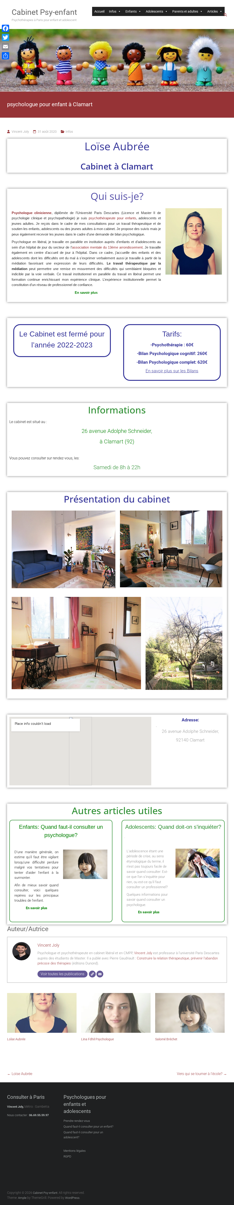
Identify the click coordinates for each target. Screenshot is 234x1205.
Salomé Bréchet (166, 1039)
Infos (112, 11)
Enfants (131, 11)
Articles (212, 11)
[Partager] (5, 55)
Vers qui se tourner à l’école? (202, 1074)
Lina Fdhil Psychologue (97, 1039)
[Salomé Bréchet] (190, 1013)
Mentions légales (75, 1150)
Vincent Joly (20, 131)
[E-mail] (99, 974)
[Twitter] (5, 37)
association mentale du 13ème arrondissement (107, 247)
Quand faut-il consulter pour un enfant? (88, 1126)
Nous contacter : (17, 1115)
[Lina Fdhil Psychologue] (116, 1013)
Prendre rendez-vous (77, 1121)
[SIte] (92, 974)
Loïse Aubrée (16, 1039)
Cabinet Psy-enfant (44, 12)
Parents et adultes (185, 11)
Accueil (99, 11)
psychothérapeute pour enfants (112, 218)
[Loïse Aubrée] (42, 1013)
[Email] (5, 46)
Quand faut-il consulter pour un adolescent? (83, 1135)
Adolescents (154, 11)
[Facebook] (5, 28)
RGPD (67, 1156)
